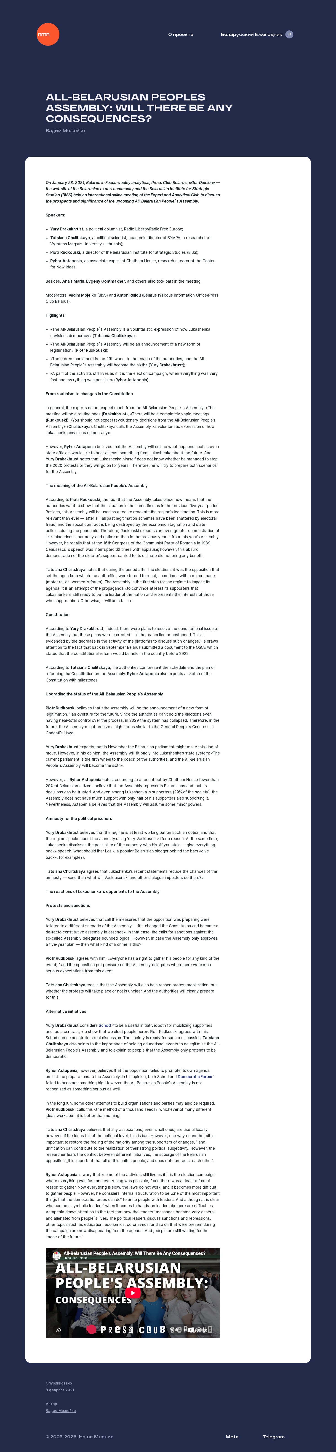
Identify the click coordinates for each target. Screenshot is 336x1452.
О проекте (180, 34)
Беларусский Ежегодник (251, 34)
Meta (232, 1436)
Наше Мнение (48, 34)
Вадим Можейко (65, 130)
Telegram (274, 1436)
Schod (105, 1025)
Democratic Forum (195, 1076)
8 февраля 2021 (60, 1390)
